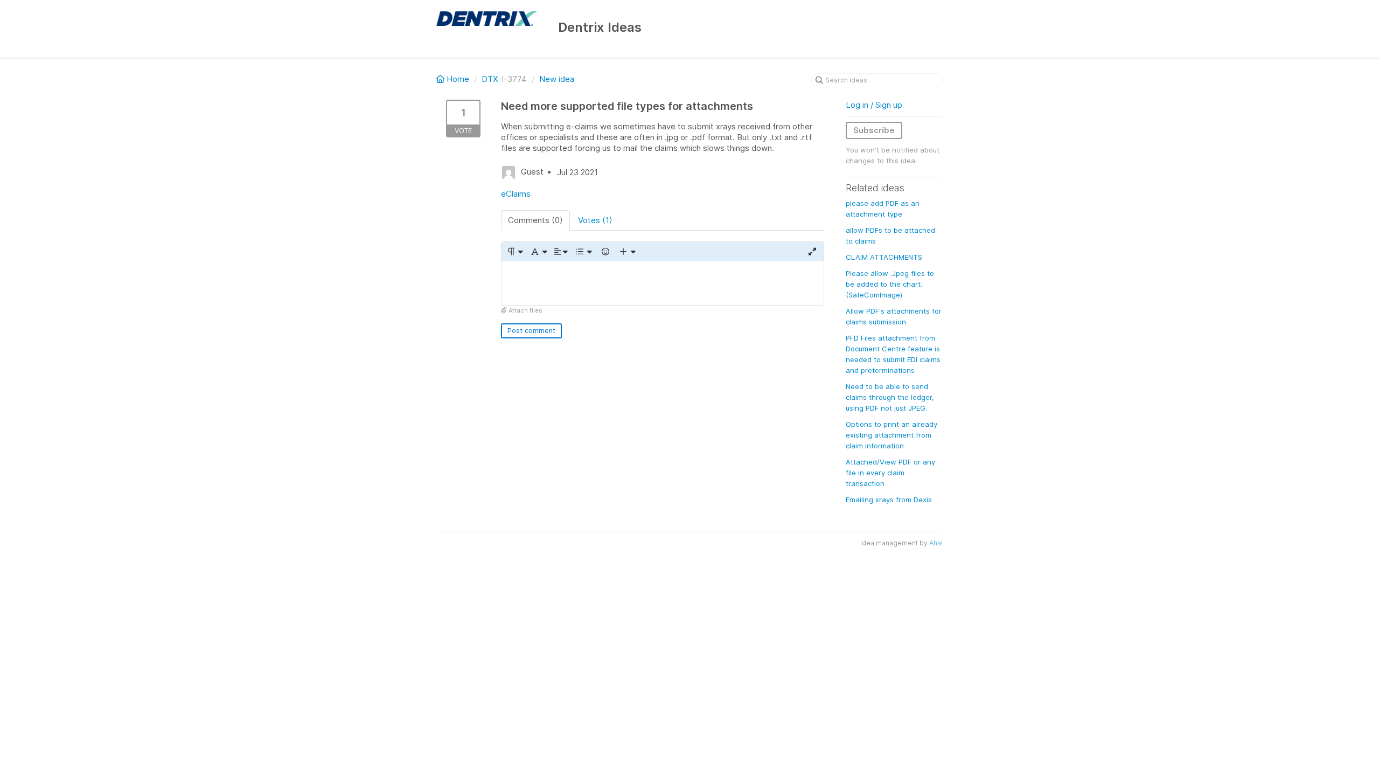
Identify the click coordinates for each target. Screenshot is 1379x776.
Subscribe (874, 130)
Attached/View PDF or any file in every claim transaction (890, 473)
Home (457, 79)
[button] (515, 251)
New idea (556, 79)
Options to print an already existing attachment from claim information (891, 435)
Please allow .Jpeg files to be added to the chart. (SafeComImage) (890, 284)
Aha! (936, 543)
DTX (490, 79)
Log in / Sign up (874, 105)
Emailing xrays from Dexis (889, 499)
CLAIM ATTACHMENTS (884, 257)
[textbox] (662, 283)
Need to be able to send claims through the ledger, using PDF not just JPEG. (890, 397)
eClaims (516, 194)
